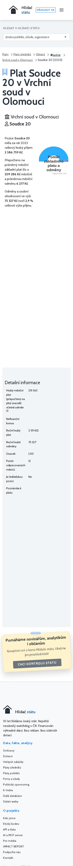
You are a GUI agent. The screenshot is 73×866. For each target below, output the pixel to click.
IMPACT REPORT (13, 846)
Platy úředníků (22, 54)
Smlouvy (9, 750)
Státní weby (10, 801)
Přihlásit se (46, 9)
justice (57, 54)
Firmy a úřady (11, 779)
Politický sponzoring (16, 784)
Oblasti (40, 54)
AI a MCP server (13, 835)
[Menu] (61, 10)
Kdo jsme (9, 818)
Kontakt (8, 858)
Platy (5, 54)
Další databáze (12, 796)
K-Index (8, 790)
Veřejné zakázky (13, 762)
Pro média (9, 841)
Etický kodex (11, 824)
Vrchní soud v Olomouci (17, 60)
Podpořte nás (12, 852)
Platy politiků (11, 773)
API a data (9, 829)
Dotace (8, 756)
